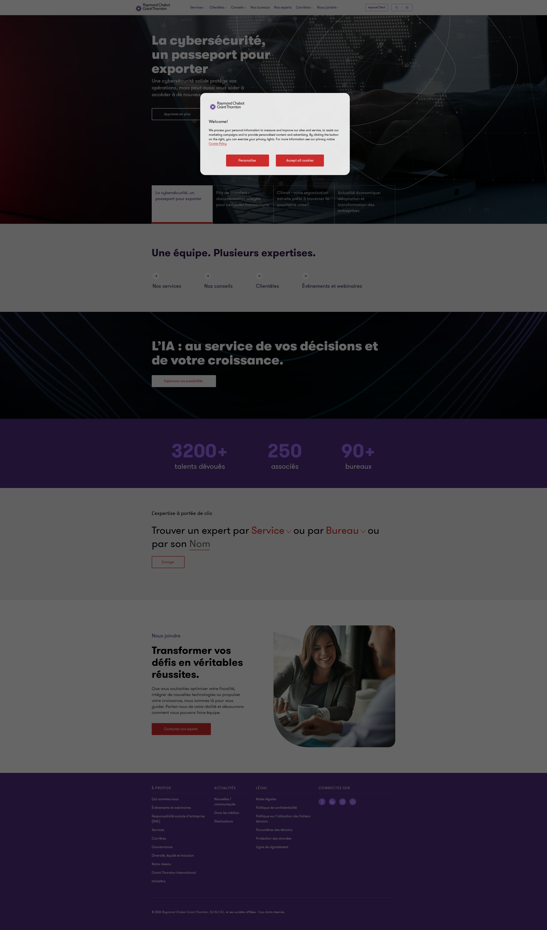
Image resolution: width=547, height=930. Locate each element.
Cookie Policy (218, 144)
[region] (275, 134)
